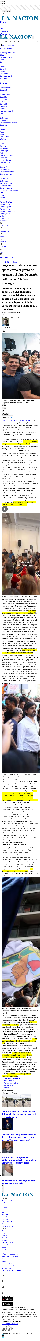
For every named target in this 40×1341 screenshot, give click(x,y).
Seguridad (4, 97)
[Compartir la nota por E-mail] (7, 414)
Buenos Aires (5, 95)
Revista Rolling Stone (7, 211)
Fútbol (2, 130)
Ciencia (2, 109)
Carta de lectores (6, 188)
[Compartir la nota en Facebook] (3, 414)
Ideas (2, 195)
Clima (2, 55)
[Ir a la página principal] (20, 20)
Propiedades (4, 74)
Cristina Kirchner (8, 1081)
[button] (20, 147)
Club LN (5, 31)
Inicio (4, 22)
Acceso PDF (4, 179)
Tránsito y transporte (8, 53)
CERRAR (2, 1)
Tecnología (4, 148)
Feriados (3, 153)
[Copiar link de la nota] (3, 411)
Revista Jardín (5, 214)
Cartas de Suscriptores (8, 123)
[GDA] (7, 1331)
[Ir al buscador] (3, 14)
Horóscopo (4, 151)
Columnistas (4, 120)
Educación (4, 99)
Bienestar (3, 106)
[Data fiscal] (3, 1337)
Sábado (3, 193)
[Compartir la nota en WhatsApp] (5, 408)
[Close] (3, 1185)
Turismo (3, 146)
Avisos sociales (5, 186)
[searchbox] (19, 41)
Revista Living (5, 209)
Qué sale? (3, 167)
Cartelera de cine (6, 169)
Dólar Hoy (3, 69)
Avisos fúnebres (6, 183)
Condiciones (6, 1324)
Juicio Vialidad (9, 1085)
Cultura (2, 102)
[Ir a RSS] (3, 1294)
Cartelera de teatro (7, 172)
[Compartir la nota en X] (5, 414)
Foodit (4, 28)
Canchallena (4, 137)
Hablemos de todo (7, 111)
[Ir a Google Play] (7, 1301)
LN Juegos (3, 144)
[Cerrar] (33, 37)
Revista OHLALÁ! (6, 202)
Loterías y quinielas (7, 155)
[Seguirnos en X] (3, 1282)
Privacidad (14, 1324)
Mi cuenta (6, 34)
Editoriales (4, 118)
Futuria (2, 67)
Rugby (2, 132)
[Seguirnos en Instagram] (3, 1288)
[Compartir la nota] (3, 408)
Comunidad (4, 104)
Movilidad (3, 78)
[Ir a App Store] (7, 1305)
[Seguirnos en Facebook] (3, 1276)
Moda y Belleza (5, 160)
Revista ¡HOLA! (5, 204)
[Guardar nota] (3, 405)
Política (14, 262)
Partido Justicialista (11, 1083)
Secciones (6, 25)
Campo (2, 71)
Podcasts (3, 158)
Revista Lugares (6, 207)
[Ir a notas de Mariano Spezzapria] (20, 322)
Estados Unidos (5, 88)
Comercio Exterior (6, 76)
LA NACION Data (6, 57)
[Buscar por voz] (37, 41)
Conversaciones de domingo (10, 190)
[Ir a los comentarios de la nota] (5, 405)
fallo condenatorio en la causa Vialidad (17, 420)
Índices (2, 81)
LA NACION (6, 262)
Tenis (2, 134)
